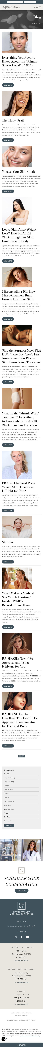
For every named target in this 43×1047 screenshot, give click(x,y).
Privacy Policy (24, 1020)
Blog (39, 23)
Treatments (7, 821)
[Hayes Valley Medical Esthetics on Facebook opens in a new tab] (21, 937)
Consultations (8, 789)
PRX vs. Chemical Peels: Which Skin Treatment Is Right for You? (18, 487)
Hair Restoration (9, 801)
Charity (6, 785)
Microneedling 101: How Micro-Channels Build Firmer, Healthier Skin (19, 295)
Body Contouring (9, 777)
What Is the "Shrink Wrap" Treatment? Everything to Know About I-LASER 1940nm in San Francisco (20, 419)
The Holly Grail (13, 120)
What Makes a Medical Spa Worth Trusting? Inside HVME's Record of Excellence (18, 599)
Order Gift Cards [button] (30, 2)
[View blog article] (17, 42)
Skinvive (8, 542)
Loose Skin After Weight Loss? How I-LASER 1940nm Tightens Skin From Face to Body (19, 235)
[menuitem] (15, 937)
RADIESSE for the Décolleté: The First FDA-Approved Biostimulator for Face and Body (20, 720)
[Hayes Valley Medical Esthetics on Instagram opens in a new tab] (15, 937)
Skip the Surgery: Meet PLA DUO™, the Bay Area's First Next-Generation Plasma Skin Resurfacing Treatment (21, 356)
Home (34, 23)
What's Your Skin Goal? (18, 171)
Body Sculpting (9, 781)
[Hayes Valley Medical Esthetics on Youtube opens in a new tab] (27, 937)
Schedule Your (21, 881)
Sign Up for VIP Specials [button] (15, 2)
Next (21, 756)
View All (9, 825)
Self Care (7, 817)
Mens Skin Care (9, 809)
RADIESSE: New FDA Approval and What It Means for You (17, 662)
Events (6, 793)
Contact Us (21, 891)
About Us (7, 774)
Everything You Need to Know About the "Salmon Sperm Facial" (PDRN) (19, 61)
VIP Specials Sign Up (21, 960)
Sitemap (33, 1020)
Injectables (7, 805)
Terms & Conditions (12, 1020)
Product (6, 813)
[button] (4, 1039)
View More (8, 85)
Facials (6, 797)
